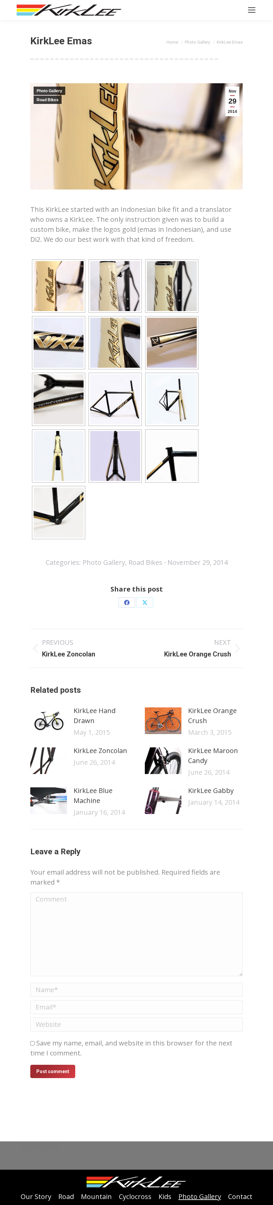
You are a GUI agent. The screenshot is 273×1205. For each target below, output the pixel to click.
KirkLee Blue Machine (93, 795)
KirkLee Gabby (211, 790)
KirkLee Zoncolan (100, 750)
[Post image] (48, 720)
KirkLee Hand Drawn (95, 715)
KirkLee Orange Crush (212, 715)
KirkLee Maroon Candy (213, 755)
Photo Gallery (49, 91)
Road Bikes (48, 100)
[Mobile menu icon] (251, 10)
